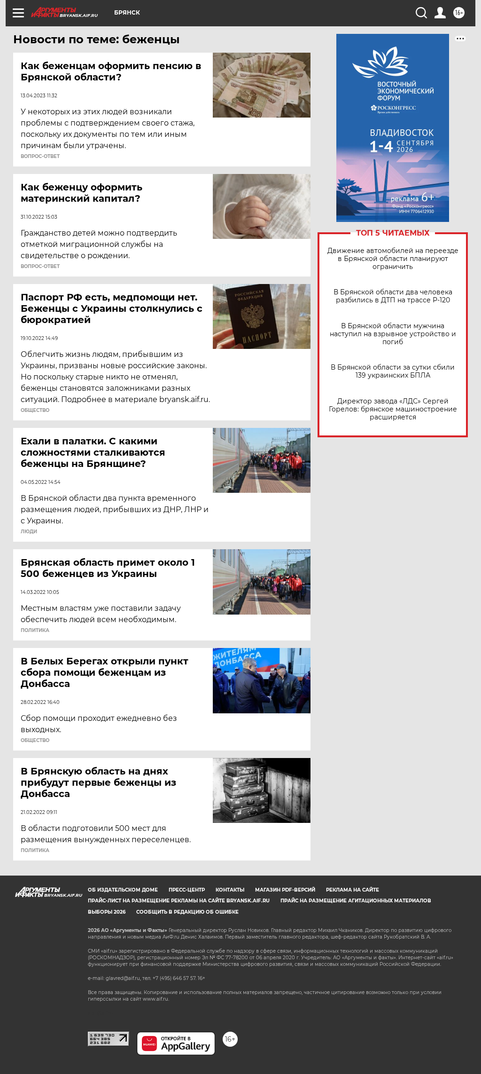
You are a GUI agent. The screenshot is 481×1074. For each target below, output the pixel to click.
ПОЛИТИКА (35, 630)
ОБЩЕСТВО (35, 410)
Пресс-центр (187, 890)
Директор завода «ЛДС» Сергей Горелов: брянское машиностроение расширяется (393, 409)
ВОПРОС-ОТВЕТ (40, 156)
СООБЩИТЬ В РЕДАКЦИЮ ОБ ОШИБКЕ (187, 912)
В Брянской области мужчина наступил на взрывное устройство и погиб (393, 334)
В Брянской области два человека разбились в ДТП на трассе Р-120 (393, 296)
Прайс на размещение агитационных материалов (355, 901)
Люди (29, 531)
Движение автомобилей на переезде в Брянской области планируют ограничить (392, 259)
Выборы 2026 (106, 912)
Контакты (230, 890)
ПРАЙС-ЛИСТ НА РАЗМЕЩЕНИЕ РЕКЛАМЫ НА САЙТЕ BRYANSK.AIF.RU (179, 901)
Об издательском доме (123, 890)
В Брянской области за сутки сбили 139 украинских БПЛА (393, 371)
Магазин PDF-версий (285, 890)
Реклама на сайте (352, 890)
